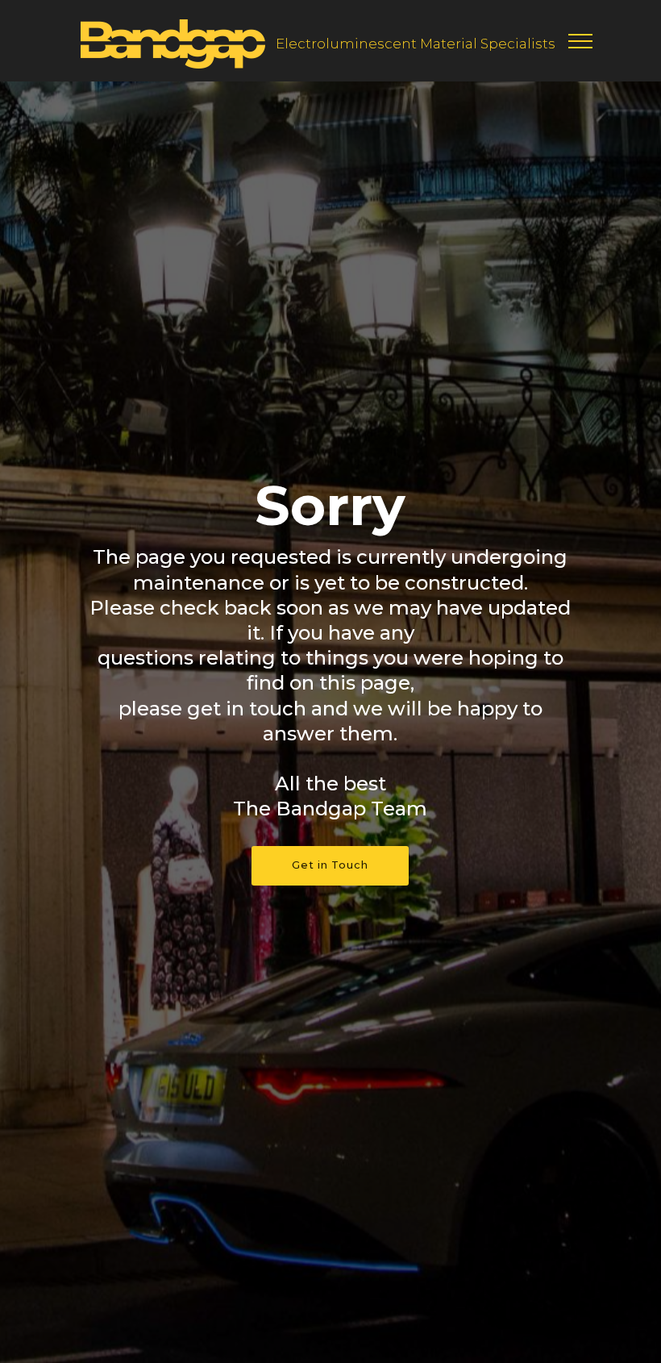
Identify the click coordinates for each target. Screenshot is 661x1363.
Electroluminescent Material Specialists (415, 43)
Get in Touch (330, 865)
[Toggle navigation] (580, 40)
